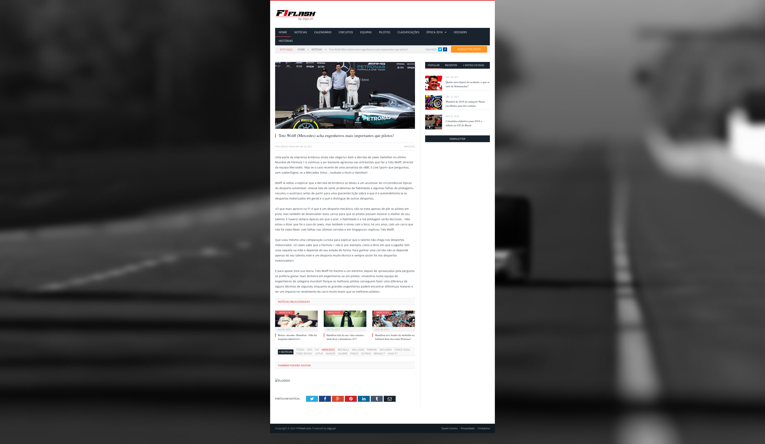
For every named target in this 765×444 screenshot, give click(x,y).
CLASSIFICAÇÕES (408, 32)
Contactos (484, 428)
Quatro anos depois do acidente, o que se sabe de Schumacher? (467, 84)
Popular (433, 65)
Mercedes (285, 312)
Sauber (342, 353)
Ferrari (372, 349)
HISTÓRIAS (286, 41)
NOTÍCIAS (300, 32)
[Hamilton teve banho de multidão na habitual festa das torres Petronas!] (393, 321)
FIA (317, 349)
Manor (330, 353)
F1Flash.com (303, 428)
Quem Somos (449, 428)
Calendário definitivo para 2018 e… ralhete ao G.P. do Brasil (465, 123)
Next (407, 93)
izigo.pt (331, 428)
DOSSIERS (460, 32)
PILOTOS (384, 32)
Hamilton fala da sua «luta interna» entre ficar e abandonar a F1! (345, 336)
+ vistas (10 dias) (473, 65)
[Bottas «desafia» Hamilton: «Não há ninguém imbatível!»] (296, 321)
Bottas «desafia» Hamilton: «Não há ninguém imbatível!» (297, 336)
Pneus (354, 353)
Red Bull (343, 349)
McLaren (386, 349)
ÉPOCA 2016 (435, 32)
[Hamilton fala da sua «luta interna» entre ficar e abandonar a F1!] (345, 321)
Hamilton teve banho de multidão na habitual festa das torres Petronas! (395, 336)
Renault (379, 353)
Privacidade (468, 428)
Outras (366, 353)
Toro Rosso (304, 353)
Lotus (319, 353)
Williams (358, 349)
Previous (282, 93)
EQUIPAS (366, 32)
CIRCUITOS (346, 32)
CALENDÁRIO (323, 32)
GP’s (309, 349)
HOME (283, 32)
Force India (402, 349)
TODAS (300, 349)
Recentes (451, 65)
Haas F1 (393, 353)
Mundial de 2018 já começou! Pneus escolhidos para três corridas (465, 104)
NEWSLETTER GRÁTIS (469, 49)
